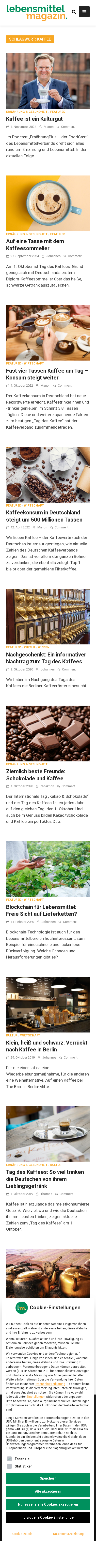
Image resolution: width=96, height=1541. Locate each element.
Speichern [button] (48, 1478)
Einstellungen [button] (36, 1396)
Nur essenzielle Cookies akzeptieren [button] (48, 1504)
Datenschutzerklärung (50, 1384)
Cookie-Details (22, 1534)
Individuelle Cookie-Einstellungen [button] (48, 1517)
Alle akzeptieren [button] (48, 1491)
